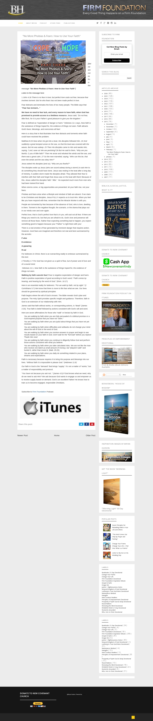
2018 (106, 114)
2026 (106, 93)
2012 (106, 164)
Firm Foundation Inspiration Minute (114, 581)
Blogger (84, 694)
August (108, 134)
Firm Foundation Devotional (111, 579)
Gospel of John (107, 583)
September (110, 132)
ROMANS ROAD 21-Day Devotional (114, 608)
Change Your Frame (108, 575)
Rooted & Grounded (108, 610)
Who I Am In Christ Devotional (112, 612)
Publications (69, 23)
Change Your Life (107, 577)
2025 (106, 96)
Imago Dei (105, 585)
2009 (106, 172)
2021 (106, 106)
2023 (106, 101)
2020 (106, 109)
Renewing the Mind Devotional (112, 606)
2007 (106, 177)
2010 (106, 169)
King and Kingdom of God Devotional (114, 589)
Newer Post (22, 435)
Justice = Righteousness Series (112, 587)
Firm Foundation (39, 392)
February (109, 149)
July (107, 137)
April (108, 144)
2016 (106, 119)
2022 (106, 104)
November (110, 127)
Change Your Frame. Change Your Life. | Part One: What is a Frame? (120, 546)
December (110, 124)
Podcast (43, 23)
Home (20, 23)
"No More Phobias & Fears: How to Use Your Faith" (118, 153)
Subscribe (116, 60)
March (108, 147)
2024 (106, 99)
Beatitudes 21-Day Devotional (112, 573)
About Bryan (31, 23)
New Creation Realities (109, 597)
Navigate (105, 595)
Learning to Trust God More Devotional (115, 591)
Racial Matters (106, 604)
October (109, 129)
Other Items (55, 23)
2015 (106, 122)
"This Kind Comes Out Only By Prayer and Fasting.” (119, 536)
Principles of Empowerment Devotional (115, 600)
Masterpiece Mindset (109, 593)
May (108, 142)
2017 (106, 116)
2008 (106, 175)
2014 (106, 159)
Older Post (90, 435)
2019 (106, 111)
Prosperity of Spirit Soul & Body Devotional (116, 602)
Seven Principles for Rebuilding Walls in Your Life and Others (120, 527)
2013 (106, 162)
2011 (106, 167)
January (109, 157)
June (108, 139)
